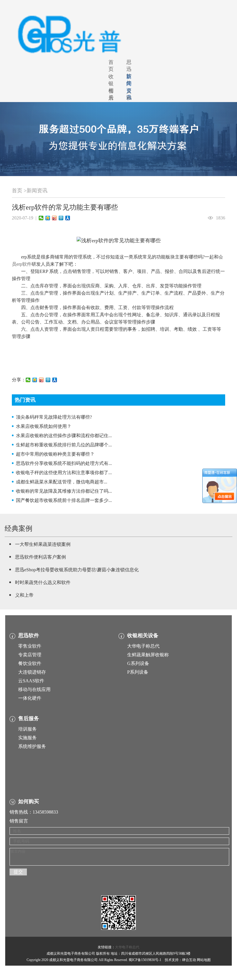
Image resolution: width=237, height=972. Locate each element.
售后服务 (111, 101)
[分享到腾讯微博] (61, 218)
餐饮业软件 (29, 663)
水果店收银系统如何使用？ (43, 426)
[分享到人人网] (67, 218)
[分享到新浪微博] (54, 218)
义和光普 (129, 101)
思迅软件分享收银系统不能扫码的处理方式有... (64, 463)
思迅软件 (129, 72)
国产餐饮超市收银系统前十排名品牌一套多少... (64, 500)
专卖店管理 (29, 654)
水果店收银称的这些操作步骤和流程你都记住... (64, 435)
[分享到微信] (41, 218)
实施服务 (27, 737)
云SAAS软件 (31, 680)
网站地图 (204, 960)
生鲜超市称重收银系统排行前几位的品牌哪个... (64, 444)
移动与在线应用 (34, 689)
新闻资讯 (37, 190)
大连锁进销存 (32, 672)
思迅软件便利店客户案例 (40, 557)
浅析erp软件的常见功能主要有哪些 (65, 207)
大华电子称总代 (143, 646)
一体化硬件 (29, 698)
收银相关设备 (142, 635)
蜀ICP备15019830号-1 (145, 960)
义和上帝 (24, 595)
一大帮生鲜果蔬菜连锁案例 (43, 544)
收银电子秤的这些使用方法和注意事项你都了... (64, 472)
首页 (111, 65)
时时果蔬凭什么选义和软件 (43, 582)
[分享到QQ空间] (47, 218)
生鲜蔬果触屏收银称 (148, 654)
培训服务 (27, 729)
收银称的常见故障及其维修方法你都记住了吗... (64, 491)
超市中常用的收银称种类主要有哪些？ (55, 454)
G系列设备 (138, 663)
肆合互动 (189, 960)
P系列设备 (137, 672)
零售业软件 (29, 646)
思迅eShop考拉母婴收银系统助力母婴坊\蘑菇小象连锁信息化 (77, 569)
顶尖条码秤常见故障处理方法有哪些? (54, 417)
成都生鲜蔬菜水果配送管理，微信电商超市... (61, 481)
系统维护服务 (32, 746)
